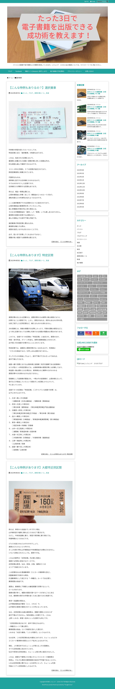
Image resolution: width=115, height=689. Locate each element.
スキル (91, 286)
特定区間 (93, 313)
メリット (102, 296)
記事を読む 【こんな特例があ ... (62, 670)
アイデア (94, 279)
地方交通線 (91, 306)
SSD (79, 279)
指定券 (85, 313)
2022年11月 (81, 187)
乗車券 (88, 303)
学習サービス (101, 306)
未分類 (79, 246)
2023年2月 (80, 177)
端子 (99, 313)
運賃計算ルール (39, 93)
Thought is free (68, 685)
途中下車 (81, 316)
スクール (101, 286)
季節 (78, 243)
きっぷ (25, 93)
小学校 (87, 309)
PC (105, 276)
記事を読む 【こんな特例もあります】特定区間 (57, 454)
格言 (78, 249)
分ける (96, 303)
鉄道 (47, 93)
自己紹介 (80, 253)
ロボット (103, 299)
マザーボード (82, 296)
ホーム (11, 78)
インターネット (83, 283)
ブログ (31, 93)
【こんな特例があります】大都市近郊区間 (35, 467)
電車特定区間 (99, 316)
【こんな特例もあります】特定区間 (31, 255)
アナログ (102, 279)
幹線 (79, 313)
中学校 (80, 303)
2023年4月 (80, 170)
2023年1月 (80, 180)
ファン (102, 289)
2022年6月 (80, 203)
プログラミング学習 (98, 293)
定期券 (80, 309)
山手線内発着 (102, 309)
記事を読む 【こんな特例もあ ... (62, 242)
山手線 (93, 309)
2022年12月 (81, 183)
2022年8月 (80, 197)
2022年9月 (80, 193)
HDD (95, 276)
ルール (80, 299)
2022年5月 (80, 207)
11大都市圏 (81, 276)
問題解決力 (81, 306)
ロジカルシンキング (91, 299)
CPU (89, 276)
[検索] (107, 1)
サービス (81, 286)
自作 (104, 313)
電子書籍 (80, 263)
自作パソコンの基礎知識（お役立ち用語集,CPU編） (96, 134)
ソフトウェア (82, 289)
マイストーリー (82, 239)
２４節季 (81, 319)
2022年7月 (80, 200)
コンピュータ (98, 283)
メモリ (93, 296)
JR (100, 276)
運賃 (89, 316)
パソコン (80, 229)
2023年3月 (80, 173)
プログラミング (82, 236)
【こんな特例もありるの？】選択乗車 (32, 88)
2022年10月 (81, 190)
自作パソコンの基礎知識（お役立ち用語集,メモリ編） (96, 92)
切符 (103, 303)
